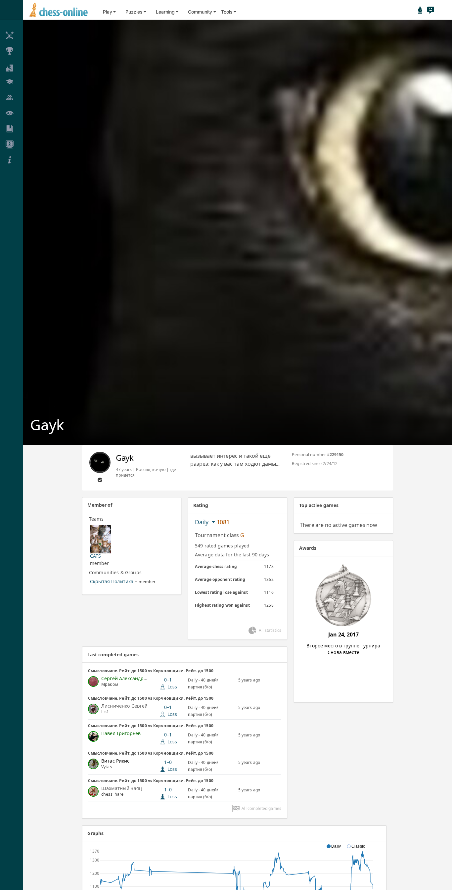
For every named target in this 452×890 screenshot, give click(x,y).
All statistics (270, 630)
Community (200, 12)
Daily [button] (202, 522)
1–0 (170, 765)
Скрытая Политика (111, 581)
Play (107, 12)
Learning (165, 12)
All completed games (261, 808)
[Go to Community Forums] (430, 10)
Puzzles (133, 12)
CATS (95, 556)
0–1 (170, 683)
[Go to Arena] (420, 10)
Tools (227, 12)
